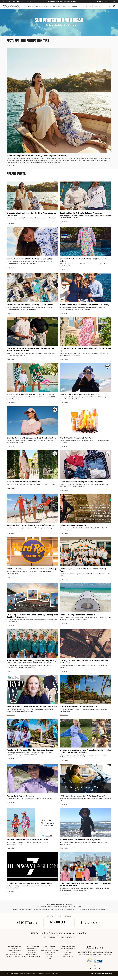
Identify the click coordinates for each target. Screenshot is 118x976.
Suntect (23, 1)
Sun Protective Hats (32, 954)
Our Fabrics (50, 954)
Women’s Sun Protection (20, 909)
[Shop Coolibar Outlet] (90, 923)
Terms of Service (68, 956)
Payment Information (14, 950)
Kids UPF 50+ (32, 952)
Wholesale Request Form (68, 948)
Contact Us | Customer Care (14, 956)
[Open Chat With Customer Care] (113, 1)
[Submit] (86, 6)
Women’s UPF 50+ (32, 948)
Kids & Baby (46, 909)
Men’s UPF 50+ (32, 950)
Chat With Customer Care (67, 937)
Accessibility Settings (44, 973)
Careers (68, 950)
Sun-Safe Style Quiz (49, 937)
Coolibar (16, 1)
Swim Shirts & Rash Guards (66, 909)
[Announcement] (61, 1)
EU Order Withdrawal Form (14, 954)
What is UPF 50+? (50, 952)
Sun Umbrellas (89, 909)
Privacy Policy (68, 952)
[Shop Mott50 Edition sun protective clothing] (27, 923)
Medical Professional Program (50, 950)
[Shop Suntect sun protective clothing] (59, 923)
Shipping (14, 948)
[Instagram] (94, 968)
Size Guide (50, 956)
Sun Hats (54, 909)
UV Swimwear (80, 909)
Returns (14, 952)
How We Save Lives (104, 1)
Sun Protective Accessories (32, 956)
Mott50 (29, 1)
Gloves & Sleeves (100, 909)
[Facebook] (90, 968)
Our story (50, 948)
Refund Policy (68, 954)
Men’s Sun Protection (35, 909)
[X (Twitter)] (99, 968)
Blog (50, 958)
